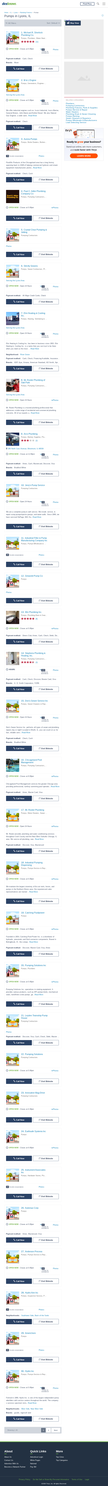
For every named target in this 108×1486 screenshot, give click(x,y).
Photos (55, 50)
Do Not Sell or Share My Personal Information (51, 1479)
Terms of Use (77, 1479)
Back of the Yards (42, 1315)
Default (54, 23)
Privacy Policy (24, 1479)
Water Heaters (42, 38)
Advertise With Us (11, 1464)
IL (11, 12)
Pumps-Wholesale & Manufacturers (41, 544)
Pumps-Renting (72, 116)
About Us (8, 1457)
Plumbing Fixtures (26, 12)
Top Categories (62, 1460)
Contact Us (8, 1460)
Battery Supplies (34, 437)
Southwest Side (27, 1315)
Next (56, 1430)
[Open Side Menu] (103, 4)
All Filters (12, 23)
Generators (32, 83)
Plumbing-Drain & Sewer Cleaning (41, 615)
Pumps (24, 38)
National (33, 1464)
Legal (87, 1479)
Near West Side (37, 1409)
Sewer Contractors (35, 269)
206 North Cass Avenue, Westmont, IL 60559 (25, 449)
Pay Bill (33, 1467)
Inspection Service (35, 1296)
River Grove (25, 355)
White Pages (35, 1460)
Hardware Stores (34, 1176)
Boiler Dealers (33, 142)
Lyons (16, 12)
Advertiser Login (36, 1457)
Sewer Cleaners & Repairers (39, 704)
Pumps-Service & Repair (37, 868)
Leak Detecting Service (76, 122)
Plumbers (31, 38)
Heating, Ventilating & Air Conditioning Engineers (47, 319)
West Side (25, 1409)
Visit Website (47, 69)
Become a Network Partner (15, 1467)
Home (6, 12)
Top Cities (60, 1457)
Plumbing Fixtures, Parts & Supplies (81, 108)
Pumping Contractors (36, 197)
